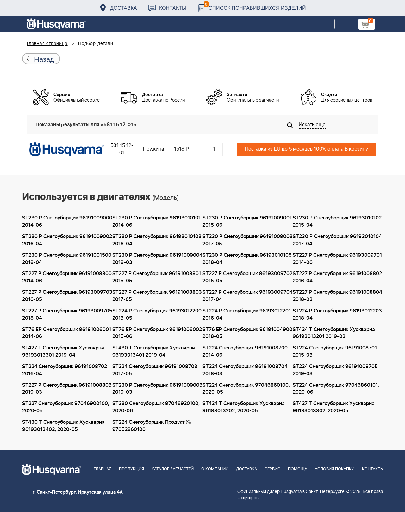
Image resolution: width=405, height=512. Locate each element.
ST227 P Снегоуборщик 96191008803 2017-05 (157, 295)
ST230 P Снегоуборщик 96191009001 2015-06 (247, 221)
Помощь (297, 469)
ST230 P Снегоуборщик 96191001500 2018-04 (66, 258)
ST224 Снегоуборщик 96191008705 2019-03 (335, 370)
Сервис (272, 469)
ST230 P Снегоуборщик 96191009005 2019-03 (157, 388)
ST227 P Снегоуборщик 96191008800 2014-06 (67, 277)
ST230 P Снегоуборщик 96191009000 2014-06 (67, 221)
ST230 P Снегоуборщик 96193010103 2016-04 (157, 240)
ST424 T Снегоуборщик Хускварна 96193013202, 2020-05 (243, 407)
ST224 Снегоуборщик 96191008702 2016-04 (64, 370)
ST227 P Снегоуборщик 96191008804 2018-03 (337, 295)
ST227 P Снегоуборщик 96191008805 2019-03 (67, 388)
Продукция (131, 469)
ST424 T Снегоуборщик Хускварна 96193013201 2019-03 (334, 333)
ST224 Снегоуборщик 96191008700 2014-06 (245, 351)
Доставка (123, 7)
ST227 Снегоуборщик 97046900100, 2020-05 (65, 407)
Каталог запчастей (173, 469)
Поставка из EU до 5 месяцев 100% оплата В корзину (306, 149)
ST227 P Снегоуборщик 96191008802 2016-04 (337, 277)
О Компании (214, 469)
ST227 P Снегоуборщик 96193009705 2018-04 (67, 314)
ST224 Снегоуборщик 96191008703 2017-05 (154, 370)
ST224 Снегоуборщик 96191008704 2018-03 (245, 370)
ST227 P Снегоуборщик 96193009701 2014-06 (337, 258)
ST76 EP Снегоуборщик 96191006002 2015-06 (157, 333)
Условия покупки (334, 469)
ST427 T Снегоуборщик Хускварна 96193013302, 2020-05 (334, 407)
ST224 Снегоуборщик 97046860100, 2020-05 (246, 388)
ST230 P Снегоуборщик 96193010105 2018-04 (247, 258)
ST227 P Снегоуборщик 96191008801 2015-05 (156, 277)
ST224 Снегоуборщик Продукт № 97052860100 (151, 425)
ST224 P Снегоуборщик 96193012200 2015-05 (157, 314)
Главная (102, 469)
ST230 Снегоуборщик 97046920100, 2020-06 (156, 407)
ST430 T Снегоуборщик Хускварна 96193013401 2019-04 (153, 351)
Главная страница (47, 43)
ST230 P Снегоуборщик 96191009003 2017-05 (247, 240)
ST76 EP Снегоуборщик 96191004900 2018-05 (247, 333)
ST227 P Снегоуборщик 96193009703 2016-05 (67, 295)
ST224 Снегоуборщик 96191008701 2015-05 (335, 351)
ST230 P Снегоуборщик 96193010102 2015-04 (337, 221)
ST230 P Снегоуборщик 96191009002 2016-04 (67, 240)
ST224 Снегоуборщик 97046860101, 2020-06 (336, 388)
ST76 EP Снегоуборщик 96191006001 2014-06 (66, 333)
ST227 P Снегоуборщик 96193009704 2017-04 (247, 295)
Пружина (153, 149)
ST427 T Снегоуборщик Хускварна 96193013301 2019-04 (63, 351)
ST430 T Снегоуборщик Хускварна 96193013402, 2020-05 (63, 425)
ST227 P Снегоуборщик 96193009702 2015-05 (247, 277)
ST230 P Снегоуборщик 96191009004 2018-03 (157, 258)
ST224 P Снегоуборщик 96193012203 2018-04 (337, 314)
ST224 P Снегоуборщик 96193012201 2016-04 (246, 314)
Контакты (172, 7)
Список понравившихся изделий (255, 6)
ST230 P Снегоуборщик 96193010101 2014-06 (156, 221)
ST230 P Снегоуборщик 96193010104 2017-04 (337, 240)
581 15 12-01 (122, 149)
